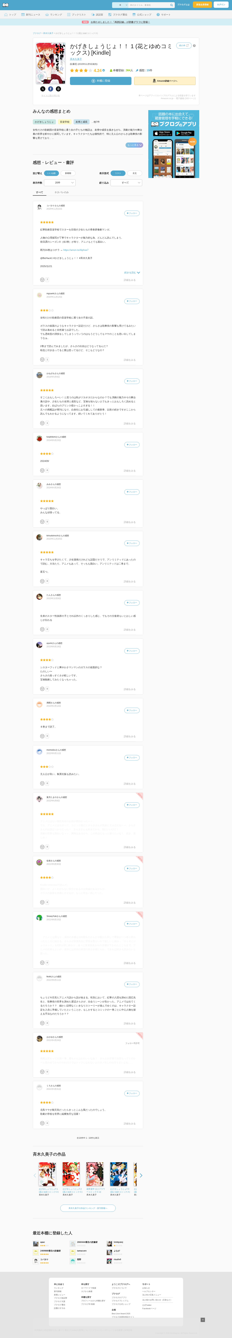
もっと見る (133, 145)
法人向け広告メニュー (151, 1295)
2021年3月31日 (54, 1089)
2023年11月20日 (54, 539)
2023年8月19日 (54, 646)
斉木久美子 (76, 59)
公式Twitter (146, 1305)
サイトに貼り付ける (50, 95)
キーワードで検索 (88, 1288)
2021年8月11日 (54, 980)
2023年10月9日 (54, 598)
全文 (135, 173)
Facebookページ (149, 1308)
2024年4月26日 (54, 487)
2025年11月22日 (54, 209)
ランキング (58, 1288)
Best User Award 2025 (121, 1314)
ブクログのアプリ (119, 1297)
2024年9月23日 (54, 440)
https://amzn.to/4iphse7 (75, 250)
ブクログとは (183, 4)
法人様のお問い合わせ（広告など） (157, 1300)
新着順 (68, 173)
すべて (39, 192)
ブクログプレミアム (120, 1301)
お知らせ (146, 1288)
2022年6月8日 (53, 800)
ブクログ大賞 (59, 1301)
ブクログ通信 (59, 1305)
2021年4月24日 (54, 1040)
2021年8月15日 (54, 919)
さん (53, 205)
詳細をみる (130, 280)
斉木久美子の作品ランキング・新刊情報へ (88, 1208)
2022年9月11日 (54, 753)
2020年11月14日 (54, 297)
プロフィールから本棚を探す (93, 1301)
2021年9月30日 (54, 864)
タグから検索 (86, 1291)
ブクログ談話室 (60, 1298)
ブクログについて (119, 1288)
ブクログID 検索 (88, 1304)
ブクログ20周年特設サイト (123, 1317)
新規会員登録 (202, 4)
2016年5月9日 (53, 377)
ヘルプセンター (148, 1291)
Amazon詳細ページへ (167, 81)
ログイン (221, 4)
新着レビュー (59, 1295)
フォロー (132, 213)
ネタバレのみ (62, 192)
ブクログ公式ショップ (121, 1304)
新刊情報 (57, 1291)
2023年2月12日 (54, 706)
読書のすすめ (59, 1308)
